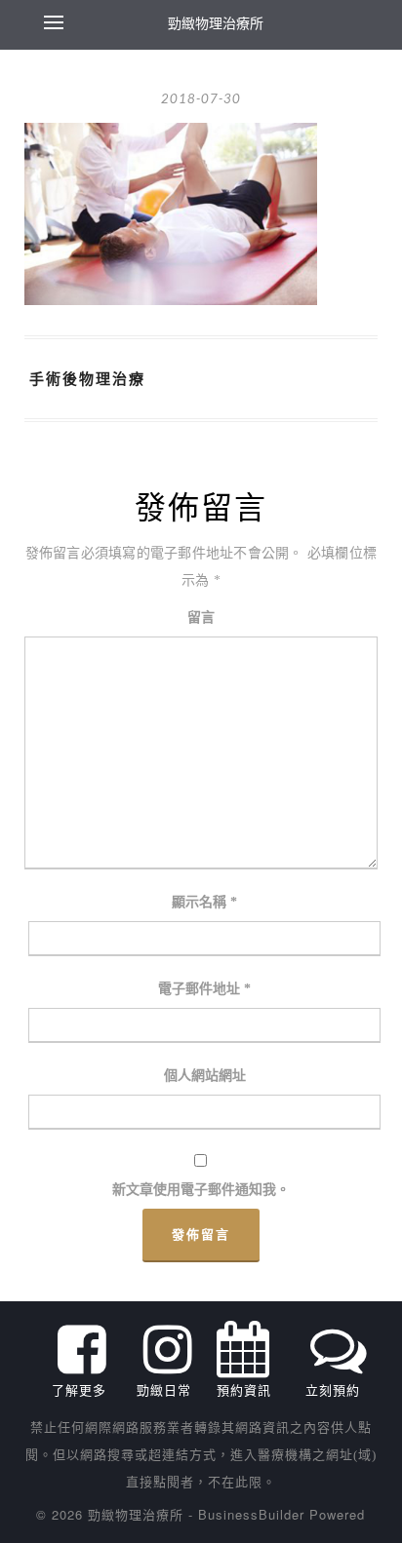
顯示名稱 (204, 902)
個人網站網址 (205, 1075)
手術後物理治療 (87, 378)
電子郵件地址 (204, 989)
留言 (201, 617)
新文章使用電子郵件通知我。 (201, 1189)
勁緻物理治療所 (215, 22)
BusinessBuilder (251, 1514)
